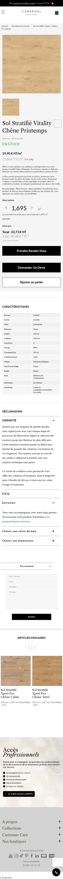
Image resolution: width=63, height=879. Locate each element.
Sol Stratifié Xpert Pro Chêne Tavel (40, 693)
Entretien (8, 502)
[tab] (31, 420)
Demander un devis (31, 267)
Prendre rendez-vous (31, 251)
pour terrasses (22, 521)
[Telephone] (56, 872)
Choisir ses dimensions (17, 540)
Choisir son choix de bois (19, 531)
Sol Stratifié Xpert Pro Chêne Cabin (10, 693)
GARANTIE (9, 420)
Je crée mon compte (20, 794)
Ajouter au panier (31, 282)
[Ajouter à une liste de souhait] (57, 123)
